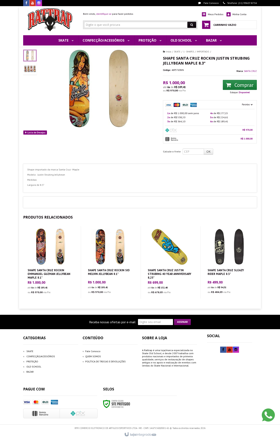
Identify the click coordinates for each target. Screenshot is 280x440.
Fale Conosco (211, 3)
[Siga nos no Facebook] (26, 3)
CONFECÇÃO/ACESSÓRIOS (40, 356)
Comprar (243, 85)
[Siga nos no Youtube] (33, 3)
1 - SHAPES (188, 51)
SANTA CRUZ (250, 71)
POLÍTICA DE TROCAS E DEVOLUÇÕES (105, 361)
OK (208, 151)
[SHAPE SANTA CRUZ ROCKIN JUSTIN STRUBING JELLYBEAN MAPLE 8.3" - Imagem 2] (30, 69)
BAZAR (30, 371)
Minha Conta (239, 14)
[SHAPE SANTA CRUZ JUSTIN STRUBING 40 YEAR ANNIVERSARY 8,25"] (170, 262)
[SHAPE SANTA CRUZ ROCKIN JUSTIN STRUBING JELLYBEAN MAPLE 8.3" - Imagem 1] (30, 55)
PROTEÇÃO (32, 361)
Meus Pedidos (215, 14)
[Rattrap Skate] (50, 19)
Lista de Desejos (36, 132)
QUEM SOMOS (93, 356)
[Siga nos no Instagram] (39, 3)
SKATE (177, 51)
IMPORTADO (203, 51)
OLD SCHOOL (33, 366)
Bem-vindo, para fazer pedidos (108, 13)
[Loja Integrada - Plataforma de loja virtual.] (140, 435)
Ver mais (52, 278)
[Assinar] (182, 322)
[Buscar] (191, 25)
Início (168, 51)
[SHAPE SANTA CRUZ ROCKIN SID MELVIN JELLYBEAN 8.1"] (110, 262)
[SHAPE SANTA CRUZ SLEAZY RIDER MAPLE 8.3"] (229, 262)
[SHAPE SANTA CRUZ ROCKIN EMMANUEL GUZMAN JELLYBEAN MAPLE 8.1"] (50, 262)
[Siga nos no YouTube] (230, 349)
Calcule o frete (172, 151)
